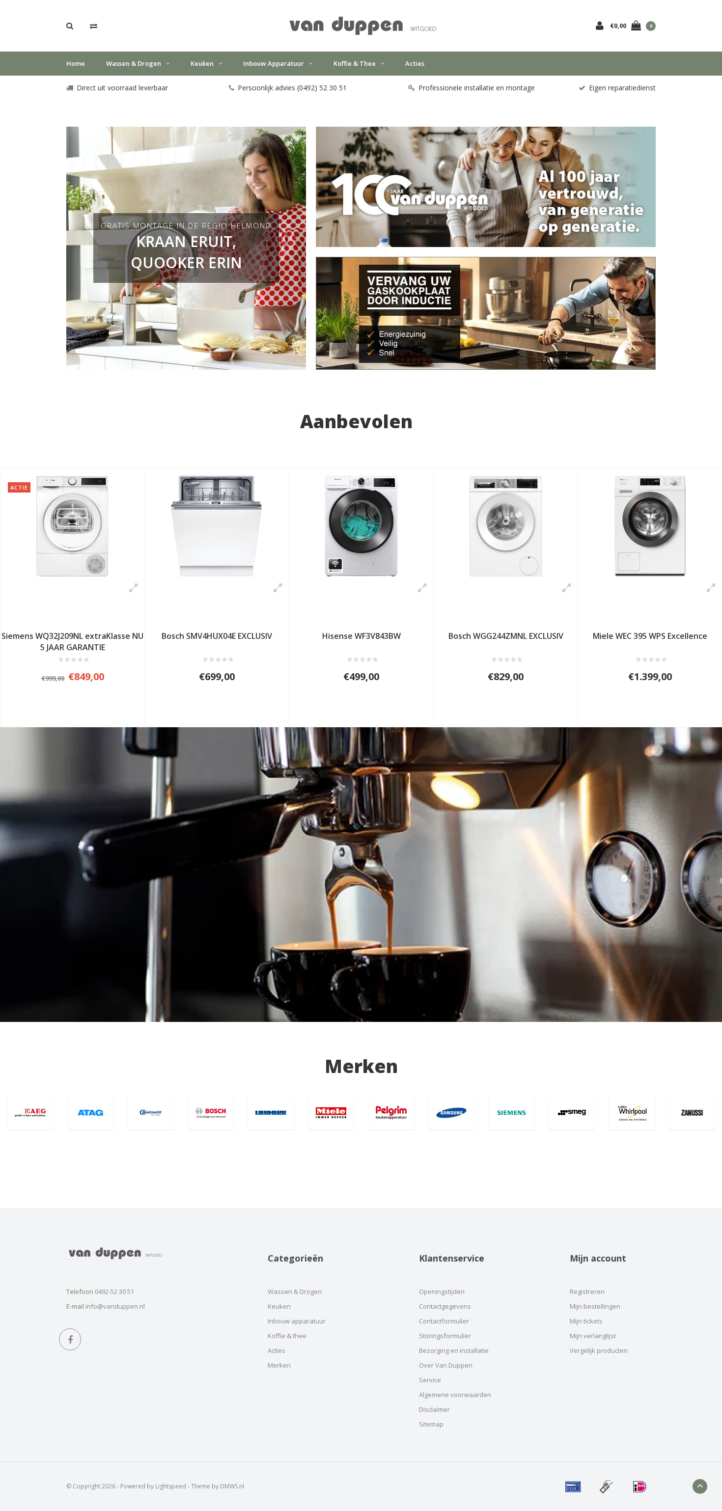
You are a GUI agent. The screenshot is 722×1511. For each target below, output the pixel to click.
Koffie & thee (354, 63)
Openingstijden (442, 1291)
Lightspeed (170, 1486)
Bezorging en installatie (454, 1350)
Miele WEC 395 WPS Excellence (650, 636)
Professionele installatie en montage (476, 87)
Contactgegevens (445, 1306)
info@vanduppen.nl (115, 1306)
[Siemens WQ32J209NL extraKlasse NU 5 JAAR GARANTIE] (72, 526)
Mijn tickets (586, 1321)
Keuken (202, 63)
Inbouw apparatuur (273, 63)
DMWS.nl (232, 1486)
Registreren (587, 1291)
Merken (361, 1065)
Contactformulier (444, 1321)
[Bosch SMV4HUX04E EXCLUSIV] (217, 526)
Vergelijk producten (599, 1350)
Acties (414, 63)
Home (75, 63)
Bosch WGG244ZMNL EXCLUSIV (505, 636)
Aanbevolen (356, 421)
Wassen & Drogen (133, 63)
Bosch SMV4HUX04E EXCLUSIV (217, 636)
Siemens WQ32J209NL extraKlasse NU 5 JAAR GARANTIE (72, 642)
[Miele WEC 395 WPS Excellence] (650, 526)
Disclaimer (434, 1409)
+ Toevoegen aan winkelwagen (66, 715)
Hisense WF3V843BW (361, 636)
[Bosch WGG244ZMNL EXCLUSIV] (506, 526)
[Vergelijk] (93, 25)
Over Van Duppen (445, 1365)
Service (430, 1379)
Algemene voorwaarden (455, 1394)
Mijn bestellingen (595, 1306)
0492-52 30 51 (114, 1291)
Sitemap (431, 1424)
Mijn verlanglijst (593, 1335)
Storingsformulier (445, 1335)
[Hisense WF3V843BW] (361, 526)
